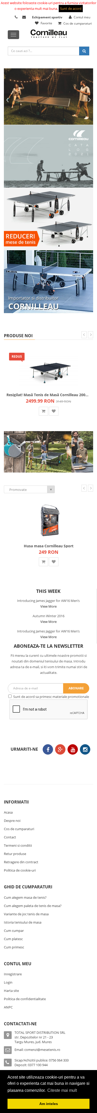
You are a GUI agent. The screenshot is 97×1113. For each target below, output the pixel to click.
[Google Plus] (60, 749)
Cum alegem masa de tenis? (25, 897)
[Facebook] (48, 749)
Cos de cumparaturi (77, 23)
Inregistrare (13, 974)
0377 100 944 (38, 1065)
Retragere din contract (21, 862)
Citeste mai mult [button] (62, 1090)
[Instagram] (85, 749)
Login (8, 982)
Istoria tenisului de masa (22, 922)
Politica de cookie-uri (20, 870)
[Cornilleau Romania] (15, 451)
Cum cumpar (14, 930)
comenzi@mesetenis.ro (42, 1049)
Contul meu (81, 17)
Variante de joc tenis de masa (26, 914)
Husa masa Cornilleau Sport (48, 545)
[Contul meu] (17, 17)
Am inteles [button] (48, 1104)
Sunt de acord (70, 8)
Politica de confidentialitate (25, 999)
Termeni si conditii (18, 845)
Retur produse (15, 853)
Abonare (76, 688)
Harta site (11, 990)
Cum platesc (13, 939)
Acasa (8, 812)
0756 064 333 (59, 1060)
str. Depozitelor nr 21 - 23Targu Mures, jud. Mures (33, 1039)
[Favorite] (53, 411)
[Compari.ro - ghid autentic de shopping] (47, 764)
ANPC (8, 1007)
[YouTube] (73, 749)
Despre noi (12, 820)
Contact (10, 837)
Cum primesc (14, 947)
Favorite (46, 23)
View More (48, 606)
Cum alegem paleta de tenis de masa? (33, 905)
